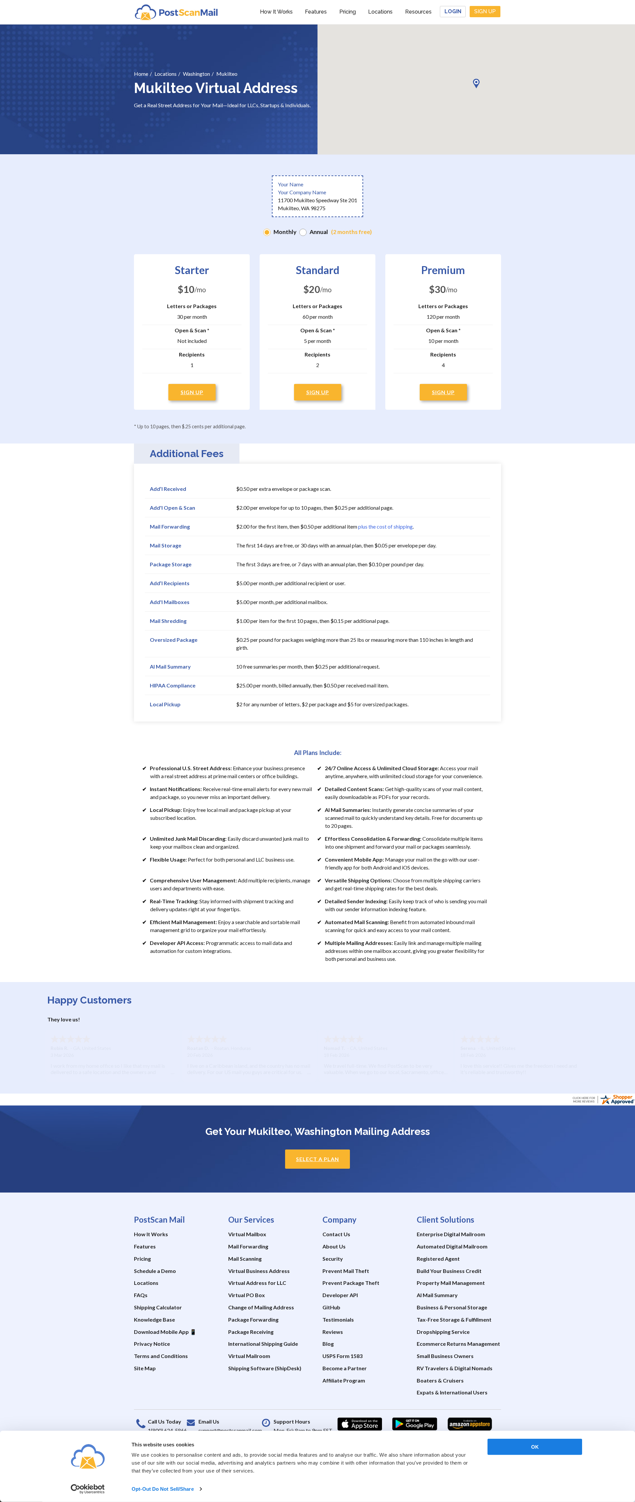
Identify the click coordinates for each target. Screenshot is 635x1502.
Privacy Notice (152, 1343)
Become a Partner (344, 1368)
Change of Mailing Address (261, 1307)
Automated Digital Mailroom (452, 1246)
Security (332, 1258)
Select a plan (317, 1159)
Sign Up (485, 11)
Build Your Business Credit (449, 1271)
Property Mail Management (451, 1283)
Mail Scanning (245, 1258)
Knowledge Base (154, 1319)
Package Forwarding (253, 1319)
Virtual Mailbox (247, 1234)
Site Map (145, 1368)
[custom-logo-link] (176, 12)
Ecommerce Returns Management (458, 1343)
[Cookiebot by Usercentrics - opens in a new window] (88, 1489)
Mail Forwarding (248, 1246)
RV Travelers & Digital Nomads (454, 1368)
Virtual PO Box (246, 1295)
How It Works (276, 12)
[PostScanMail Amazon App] (469, 1424)
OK (535, 1447)
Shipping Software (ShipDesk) (264, 1368)
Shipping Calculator (158, 1307)
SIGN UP (192, 392)
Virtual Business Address (259, 1271)
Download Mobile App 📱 (165, 1332)
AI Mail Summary (437, 1295)
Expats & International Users (452, 1392)
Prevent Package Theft (350, 1283)
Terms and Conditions (161, 1356)
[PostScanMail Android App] (414, 1424)
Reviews (332, 1332)
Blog (328, 1343)
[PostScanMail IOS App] (359, 1424)
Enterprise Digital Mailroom (451, 1234)
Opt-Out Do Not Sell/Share (163, 1489)
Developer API (340, 1295)
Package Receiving (251, 1332)
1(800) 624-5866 (167, 1430)
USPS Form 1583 (342, 1356)
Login (452, 11)
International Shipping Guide (263, 1343)
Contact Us (336, 1234)
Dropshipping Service (443, 1332)
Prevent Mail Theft (345, 1271)
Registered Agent (438, 1258)
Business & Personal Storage (452, 1307)
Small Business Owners (445, 1356)
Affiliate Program (343, 1380)
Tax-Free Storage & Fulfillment (454, 1319)
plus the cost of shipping (385, 526)
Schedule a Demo (155, 1271)
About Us (334, 1246)
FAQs (141, 1295)
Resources (418, 12)
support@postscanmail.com (230, 1430)
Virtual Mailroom (249, 1356)
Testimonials (338, 1319)
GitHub (331, 1307)
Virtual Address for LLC (257, 1283)
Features (316, 12)
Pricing (347, 12)
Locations (380, 12)
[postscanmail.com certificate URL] (603, 1099)
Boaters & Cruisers (440, 1380)
